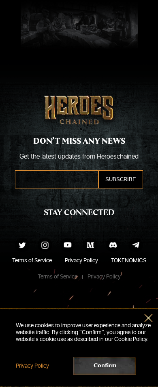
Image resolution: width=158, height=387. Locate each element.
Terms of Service (32, 260)
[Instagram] (45, 245)
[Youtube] (67, 245)
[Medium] (90, 245)
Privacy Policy (81, 260)
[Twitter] (22, 245)
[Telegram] (135, 245)
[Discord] (113, 245)
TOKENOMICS (128, 260)
